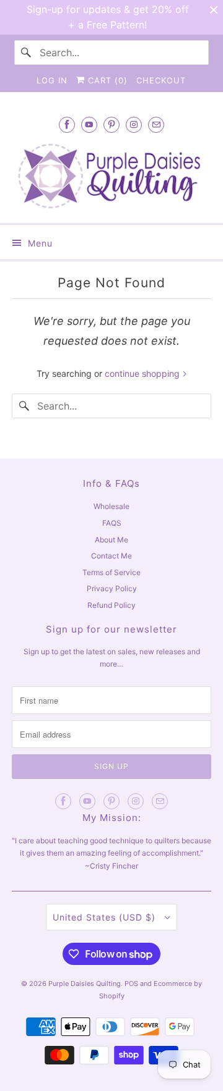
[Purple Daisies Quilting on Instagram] (134, 124)
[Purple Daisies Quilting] (111, 175)
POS (131, 983)
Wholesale (111, 506)
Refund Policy (111, 605)
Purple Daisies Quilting (84, 983)
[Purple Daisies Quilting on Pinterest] (111, 124)
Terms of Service (111, 572)
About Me (111, 539)
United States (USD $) (106, 917)
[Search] (26, 52)
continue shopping (143, 373)
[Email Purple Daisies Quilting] (156, 124)
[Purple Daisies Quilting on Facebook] (67, 124)
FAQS (111, 523)
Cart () (106, 80)
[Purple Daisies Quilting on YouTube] (89, 124)
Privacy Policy (112, 588)
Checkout (161, 80)
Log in (52, 80)
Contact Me (111, 555)
